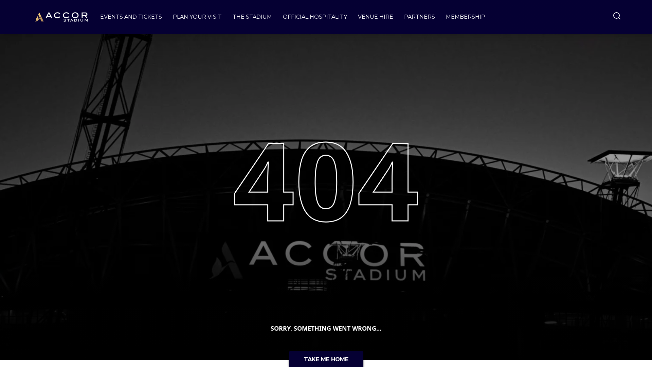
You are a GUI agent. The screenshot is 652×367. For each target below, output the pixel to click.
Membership (465, 17)
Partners (419, 17)
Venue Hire (375, 17)
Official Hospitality (315, 17)
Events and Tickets (131, 17)
